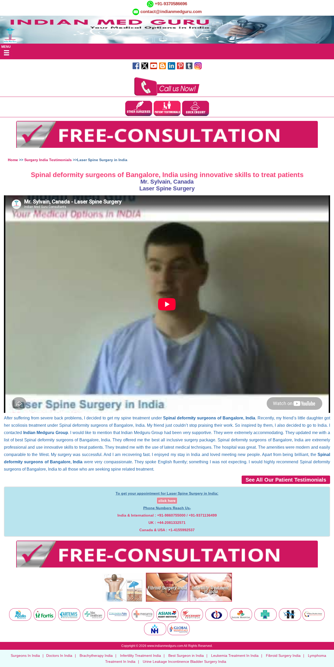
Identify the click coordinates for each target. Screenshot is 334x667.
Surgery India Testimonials (48, 160)
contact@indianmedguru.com (171, 11)
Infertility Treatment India (140, 655)
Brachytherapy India (96, 655)
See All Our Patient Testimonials (286, 480)
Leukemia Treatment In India (235, 655)
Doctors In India (59, 655)
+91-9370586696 (170, 3)
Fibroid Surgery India (283, 655)
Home (13, 160)
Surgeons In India (25, 655)
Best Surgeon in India (186, 655)
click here (167, 501)
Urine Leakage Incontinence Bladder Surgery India (184, 661)
